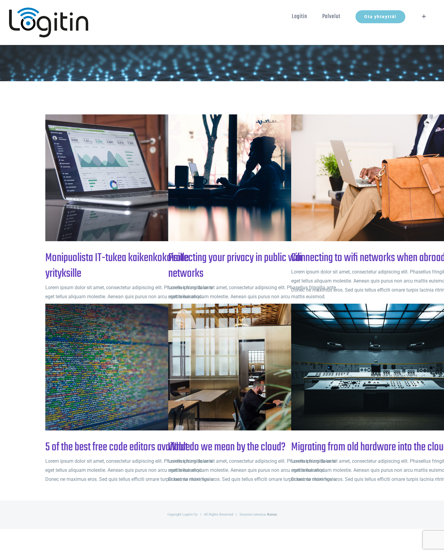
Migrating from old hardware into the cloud (366, 367)
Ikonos (272, 514)
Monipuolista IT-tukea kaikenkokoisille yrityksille (120, 178)
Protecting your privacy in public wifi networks (243, 178)
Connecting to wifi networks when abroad (366, 178)
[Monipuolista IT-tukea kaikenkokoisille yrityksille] (129, 177)
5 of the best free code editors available (120, 367)
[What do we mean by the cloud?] (252, 367)
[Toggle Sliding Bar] (424, 16)
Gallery (140, 178)
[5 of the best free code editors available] (129, 367)
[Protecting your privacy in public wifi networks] (252, 177)
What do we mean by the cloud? (243, 367)
